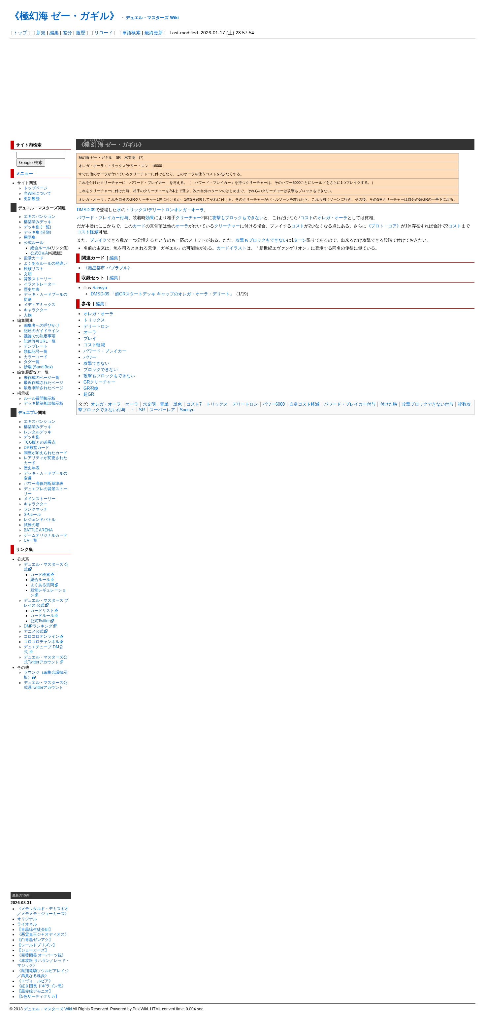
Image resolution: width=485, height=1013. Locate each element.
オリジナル (27, 919)
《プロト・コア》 (384, 225)
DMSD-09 (86, 209)
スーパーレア (162, 409)
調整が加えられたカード (45, 453)
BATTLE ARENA (38, 530)
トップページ (36, 188)
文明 (28, 274)
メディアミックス (39, 304)
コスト (306, 217)
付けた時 (388, 404)
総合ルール (40, 248)
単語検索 (131, 32)
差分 (67, 32)
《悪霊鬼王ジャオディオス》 (43, 934)
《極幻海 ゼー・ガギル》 (64, 15)
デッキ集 (32, 437)
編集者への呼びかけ (41, 325)
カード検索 (40, 574)
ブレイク (98, 240)
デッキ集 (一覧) (37, 227)
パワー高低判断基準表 (43, 483)
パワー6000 (274, 404)
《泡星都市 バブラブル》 (107, 267)
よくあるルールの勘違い (45, 263)
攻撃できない (96, 363)
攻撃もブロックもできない (238, 217)
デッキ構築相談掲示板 (43, 403)
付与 (124, 217)
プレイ (89, 338)
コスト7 (194, 404)
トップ (20, 32)
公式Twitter (40, 621)
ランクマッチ (36, 509)
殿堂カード (34, 258)
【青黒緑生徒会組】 (35, 929)
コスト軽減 (87, 231)
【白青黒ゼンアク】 (35, 939)
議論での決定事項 (39, 336)
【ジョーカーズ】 (33, 950)
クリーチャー (188, 217)
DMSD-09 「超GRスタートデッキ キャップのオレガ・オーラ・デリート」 (162, 293)
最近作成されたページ (43, 382)
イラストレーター (39, 284)
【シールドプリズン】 (37, 945)
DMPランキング (38, 626)
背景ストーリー (37, 279)
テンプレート (36, 346)
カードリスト (42, 610)
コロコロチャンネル (41, 641)
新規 (41, 32)
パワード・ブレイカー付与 (349, 404)
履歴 (80, 32)
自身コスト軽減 (304, 404)
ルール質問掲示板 (39, 398)
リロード (103, 32)
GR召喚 (90, 388)
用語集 (30, 237)
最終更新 (154, 32)
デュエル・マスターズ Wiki (152, 17)
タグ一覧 (32, 361)
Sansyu (99, 287)
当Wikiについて (37, 193)
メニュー (24, 173)
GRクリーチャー (99, 382)
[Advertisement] (242, 89)
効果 (150, 217)
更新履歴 (32, 198)
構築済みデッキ (37, 221)
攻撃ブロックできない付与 (427, 404)
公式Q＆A (39, 253)
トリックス (136, 209)
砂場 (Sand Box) (38, 367)
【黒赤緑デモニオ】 (35, 991)
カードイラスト (231, 248)
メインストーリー (39, 498)
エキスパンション (39, 216)
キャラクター (36, 310)
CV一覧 (30, 540)
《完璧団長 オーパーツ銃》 (41, 955)
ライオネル (27, 924)
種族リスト (34, 268)
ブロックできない (100, 369)
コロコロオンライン (41, 636)
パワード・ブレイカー (98, 217)
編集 (54, 32)
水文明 (149, 404)
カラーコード (36, 357)
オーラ (182, 225)
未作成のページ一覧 (41, 377)
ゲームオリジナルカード (45, 535)
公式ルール (34, 242)
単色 (177, 404)
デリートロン (161, 209)
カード (139, 225)
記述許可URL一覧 (40, 341)
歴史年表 (32, 289)
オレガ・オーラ (189, 209)
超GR (88, 394)
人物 (28, 315)
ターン (300, 240)
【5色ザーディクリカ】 (38, 996)
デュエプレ (28, 412)
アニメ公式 (34, 631)
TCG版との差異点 (40, 442)
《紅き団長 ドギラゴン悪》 (41, 986)
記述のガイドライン (41, 330)
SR (142, 409)
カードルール (42, 615)
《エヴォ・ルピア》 (35, 981)
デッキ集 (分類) (37, 232)
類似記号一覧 (36, 351)
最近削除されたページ (43, 388)
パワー (89, 357)
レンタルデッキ (37, 432)
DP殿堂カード (36, 447)
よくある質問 (42, 585)
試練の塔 (32, 525)
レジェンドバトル (39, 519)
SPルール (32, 514)
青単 (164, 404)
